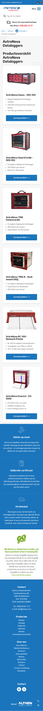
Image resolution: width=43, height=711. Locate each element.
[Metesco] (11, 9)
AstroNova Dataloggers (8, 34)
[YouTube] (24, 689)
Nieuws (21, 657)
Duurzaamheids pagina (21, 575)
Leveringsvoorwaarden (21, 634)
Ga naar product (20, 118)
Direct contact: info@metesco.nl (12, 2)
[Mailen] (38, 705)
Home (3, 31)
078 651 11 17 (26, 25)
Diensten (21, 629)
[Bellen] (38, 701)
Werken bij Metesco (21, 648)
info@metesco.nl (24, 609)
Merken (21, 631)
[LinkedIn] (19, 689)
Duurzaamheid (21, 654)
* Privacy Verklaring (21, 668)
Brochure (21, 662)
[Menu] (36, 9)
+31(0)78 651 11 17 (23, 606)
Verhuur (21, 620)
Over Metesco (21, 645)
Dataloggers (23, 31)
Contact (21, 665)
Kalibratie (21, 626)
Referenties (21, 659)
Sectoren (21, 651)
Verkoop (10, 31)
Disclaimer (21, 671)
